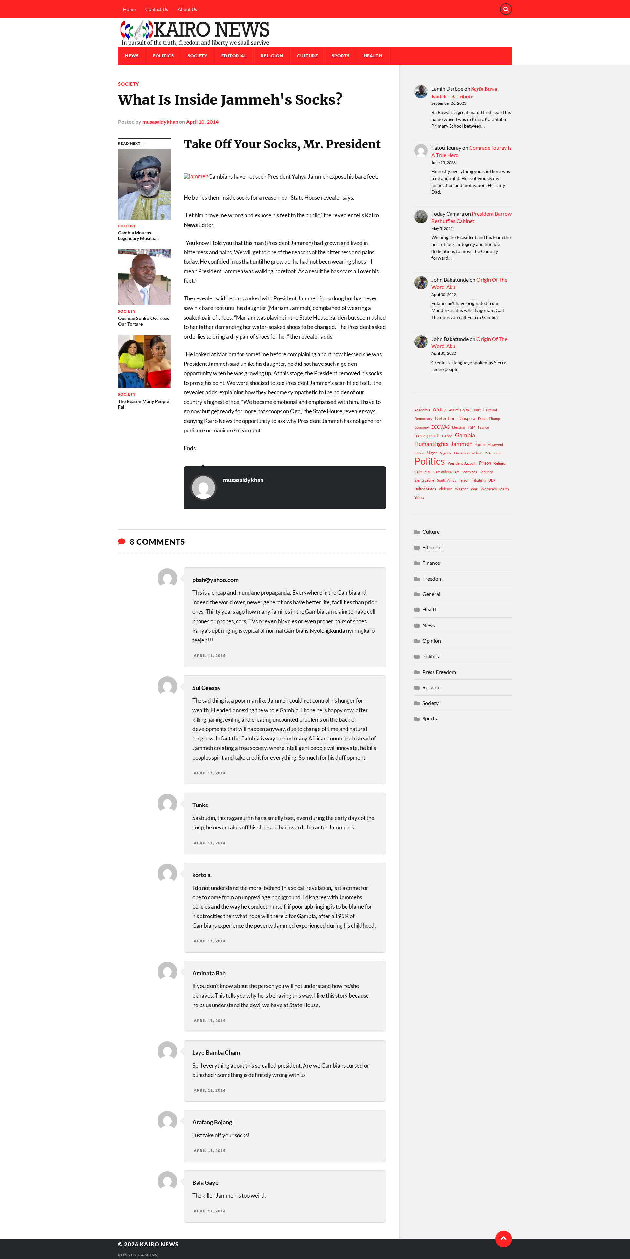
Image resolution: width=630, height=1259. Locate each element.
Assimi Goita (459, 410)
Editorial (234, 55)
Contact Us (156, 9)
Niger (432, 452)
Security (486, 472)
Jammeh (461, 443)
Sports (341, 55)
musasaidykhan (160, 122)
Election (458, 427)
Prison (485, 463)
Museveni (495, 444)
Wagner (461, 489)
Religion (272, 55)
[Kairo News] (315, 33)
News (132, 55)
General (431, 594)
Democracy (423, 418)
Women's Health (494, 488)
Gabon (447, 436)
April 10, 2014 (202, 122)
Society (198, 55)
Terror (464, 480)
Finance (431, 563)
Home (129, 9)
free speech (426, 435)
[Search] (506, 9)
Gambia (465, 435)
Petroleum (493, 453)
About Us (187, 9)
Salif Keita (422, 472)
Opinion (431, 640)
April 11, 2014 (210, 655)
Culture (307, 55)
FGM (471, 427)
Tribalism (478, 480)
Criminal (490, 410)
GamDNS (147, 1254)
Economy (421, 427)
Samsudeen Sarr (446, 472)
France (483, 427)
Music (419, 453)
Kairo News (159, 1244)
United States (425, 489)
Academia (422, 410)
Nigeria (446, 453)
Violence (445, 489)
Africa (439, 409)
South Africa (446, 480)
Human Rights (431, 443)
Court (476, 410)
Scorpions (469, 472)
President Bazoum (462, 463)
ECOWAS (440, 427)
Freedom (432, 578)
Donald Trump (489, 418)
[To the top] (503, 1239)
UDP (492, 480)
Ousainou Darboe (468, 453)
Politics (163, 55)
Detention (445, 418)
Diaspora (466, 418)
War (474, 488)
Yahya (419, 497)
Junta (480, 444)
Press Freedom (439, 672)
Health (373, 55)
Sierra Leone (424, 480)
